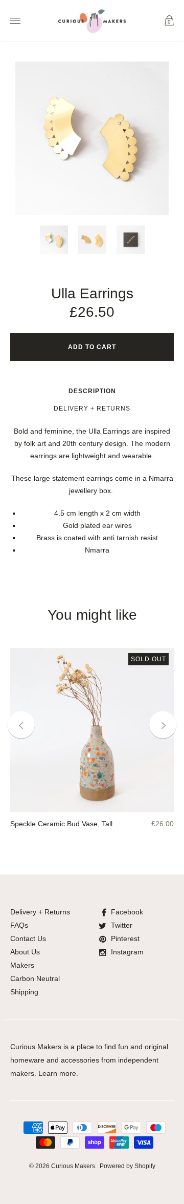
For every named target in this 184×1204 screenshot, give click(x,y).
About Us (25, 952)
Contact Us (28, 938)
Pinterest (125, 938)
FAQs (19, 925)
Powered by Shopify (127, 1166)
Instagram (127, 952)
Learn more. (58, 1073)
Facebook (127, 912)
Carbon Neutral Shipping (35, 985)
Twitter (121, 925)
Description (92, 391)
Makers (22, 965)
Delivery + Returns (92, 408)
